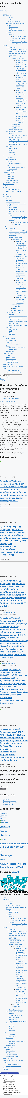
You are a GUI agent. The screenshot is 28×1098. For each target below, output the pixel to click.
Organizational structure (13, 21)
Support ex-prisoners (15, 137)
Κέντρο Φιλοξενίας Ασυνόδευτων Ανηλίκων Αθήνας (21, 62)
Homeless (12, 133)
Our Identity (9, 17)
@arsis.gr (5, 826)
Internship (12, 154)
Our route (9, 19)
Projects (8, 32)
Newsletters (9, 161)
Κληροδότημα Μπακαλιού (16, 30)
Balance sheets (13, 27)
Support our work (8, 172)
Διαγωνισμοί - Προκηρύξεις (11, 398)
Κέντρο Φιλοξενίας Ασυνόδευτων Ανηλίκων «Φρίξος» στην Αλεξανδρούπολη (21, 111)
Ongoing (11, 34)
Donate (8, 174)
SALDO (15, 872)
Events (8, 165)
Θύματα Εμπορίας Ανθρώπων (18, 144)
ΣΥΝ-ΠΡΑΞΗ (13, 1019)
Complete (12, 40)
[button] (9, 1073)
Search (2, 375)
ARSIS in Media (10, 171)
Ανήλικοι (11, 1025)
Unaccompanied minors (16, 57)
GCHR (14, 128)
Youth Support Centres (16, 129)
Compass (12, 152)
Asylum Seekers (14, 139)
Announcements (11, 159)
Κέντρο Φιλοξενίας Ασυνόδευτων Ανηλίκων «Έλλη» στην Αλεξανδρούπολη (21, 69)
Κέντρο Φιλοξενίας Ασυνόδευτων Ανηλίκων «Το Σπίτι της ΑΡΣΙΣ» (17, 940)
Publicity (8, 25)
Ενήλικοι (11, 1026)
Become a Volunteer (12, 180)
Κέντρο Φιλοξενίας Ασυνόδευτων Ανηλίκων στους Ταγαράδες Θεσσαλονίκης (21, 94)
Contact (5, 1069)
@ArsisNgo (6, 855)
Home (5, 14)
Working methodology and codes (16, 23)
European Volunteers (12, 182)
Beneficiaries (13, 148)
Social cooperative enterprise (18, 135)
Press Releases (10, 158)
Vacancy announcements (13, 191)
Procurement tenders (12, 189)
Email (2, 786)
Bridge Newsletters (15, 163)
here (23, 453)
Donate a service (11, 178)
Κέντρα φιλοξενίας (18, 58)
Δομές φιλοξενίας (17, 946)
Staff (10, 150)
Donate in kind (10, 176)
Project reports (13, 29)
